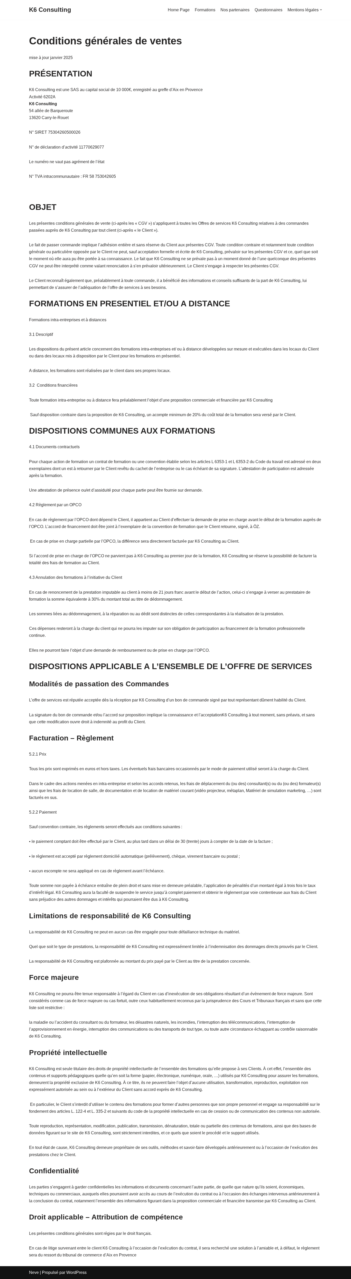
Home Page (179, 10)
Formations (205, 10)
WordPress (76, 1272)
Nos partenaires (235, 10)
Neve (34, 1272)
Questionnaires (268, 10)
